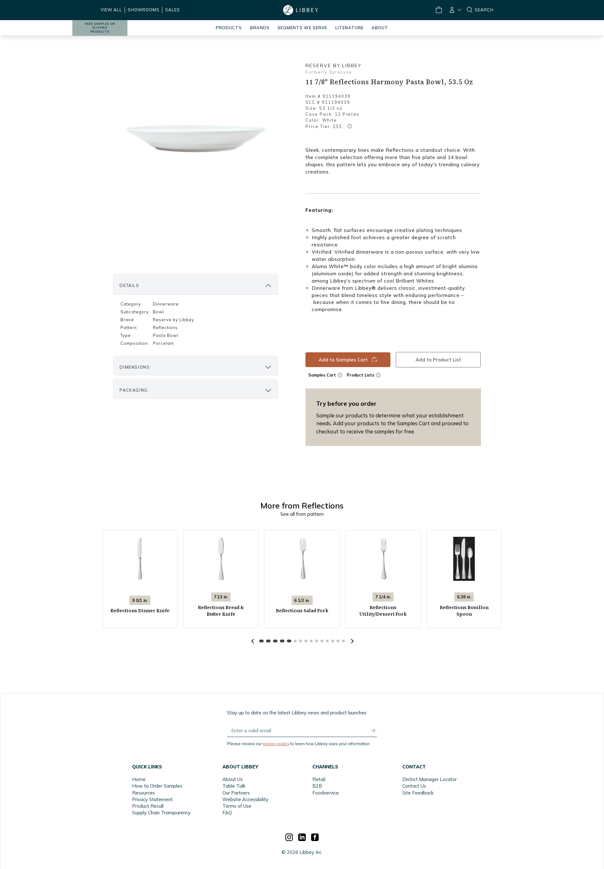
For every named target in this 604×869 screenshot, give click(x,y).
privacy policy (276, 743)
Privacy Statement (152, 799)
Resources (143, 793)
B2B (317, 786)
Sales (172, 9)
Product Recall (148, 806)
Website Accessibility (245, 799)
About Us (232, 779)
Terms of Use (236, 806)
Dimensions (135, 367)
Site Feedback (417, 793)
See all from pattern (302, 514)
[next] (351, 641)
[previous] (252, 641)
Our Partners (236, 793)
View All (111, 9)
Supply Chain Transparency (161, 813)
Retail (318, 779)
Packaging (134, 390)
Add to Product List (438, 359)
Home (139, 779)
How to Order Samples (157, 786)
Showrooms (143, 9)
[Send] (373, 731)
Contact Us (414, 786)
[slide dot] (261, 641)
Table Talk (233, 786)
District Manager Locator (429, 779)
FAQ (227, 813)
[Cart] (439, 10)
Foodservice (325, 793)
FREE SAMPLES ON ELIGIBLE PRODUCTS (100, 28)
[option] (196, 138)
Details (129, 285)
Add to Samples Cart (343, 359)
